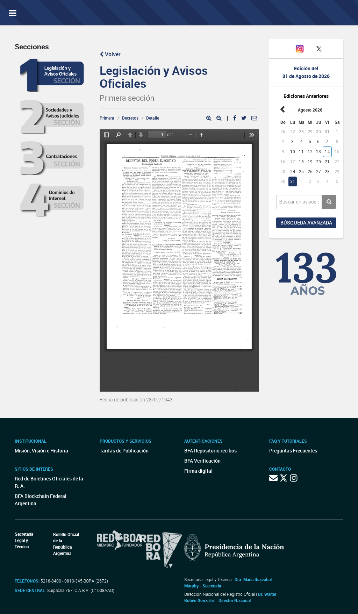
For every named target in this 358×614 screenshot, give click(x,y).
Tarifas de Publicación (124, 450)
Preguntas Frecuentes (293, 450)
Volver (112, 54)
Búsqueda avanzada (306, 222)
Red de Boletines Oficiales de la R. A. (49, 482)
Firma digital (198, 470)
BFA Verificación (202, 460)
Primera (107, 118)
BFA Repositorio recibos (210, 450)
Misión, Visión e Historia (41, 450)
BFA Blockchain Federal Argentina (40, 500)
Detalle (152, 118)
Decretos (130, 118)
